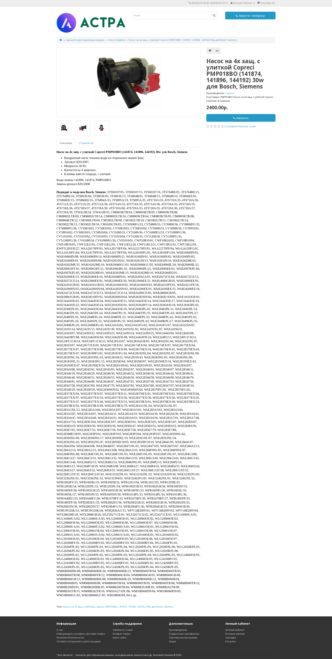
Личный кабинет (234, 630)
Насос (66, 606)
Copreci (229, 93)
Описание (66, 143)
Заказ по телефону (251, 15)
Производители (178, 630)
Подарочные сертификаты (184, 633)
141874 (122, 606)
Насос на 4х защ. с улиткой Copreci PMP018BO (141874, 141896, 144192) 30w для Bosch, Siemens (183, 40)
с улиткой (88, 606)
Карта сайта (119, 637)
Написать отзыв (247, 126)
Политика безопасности (70, 637)
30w (148, 606)
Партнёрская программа (183, 637)
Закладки (230, 637)
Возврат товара (121, 633)
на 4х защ (76, 606)
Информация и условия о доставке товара (80, 633)
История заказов (234, 633)
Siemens (168, 606)
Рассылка (230, 641)
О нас (59, 630)
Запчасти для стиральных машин (85, 40)
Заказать (242, 118)
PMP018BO (111, 606)
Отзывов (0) (86, 143)
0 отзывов (230, 126)
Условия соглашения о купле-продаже (78, 641)
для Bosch (157, 606)
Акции (172, 641)
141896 (132, 606)
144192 (141, 606)
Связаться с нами (123, 630)
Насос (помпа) (116, 40)
